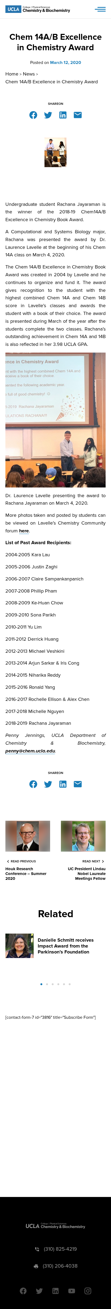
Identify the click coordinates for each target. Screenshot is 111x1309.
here (24, 531)
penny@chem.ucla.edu (30, 751)
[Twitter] (48, 114)
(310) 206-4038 (60, 1266)
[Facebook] (33, 114)
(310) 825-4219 (60, 1249)
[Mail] (77, 114)
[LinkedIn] (63, 114)
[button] (41, 984)
